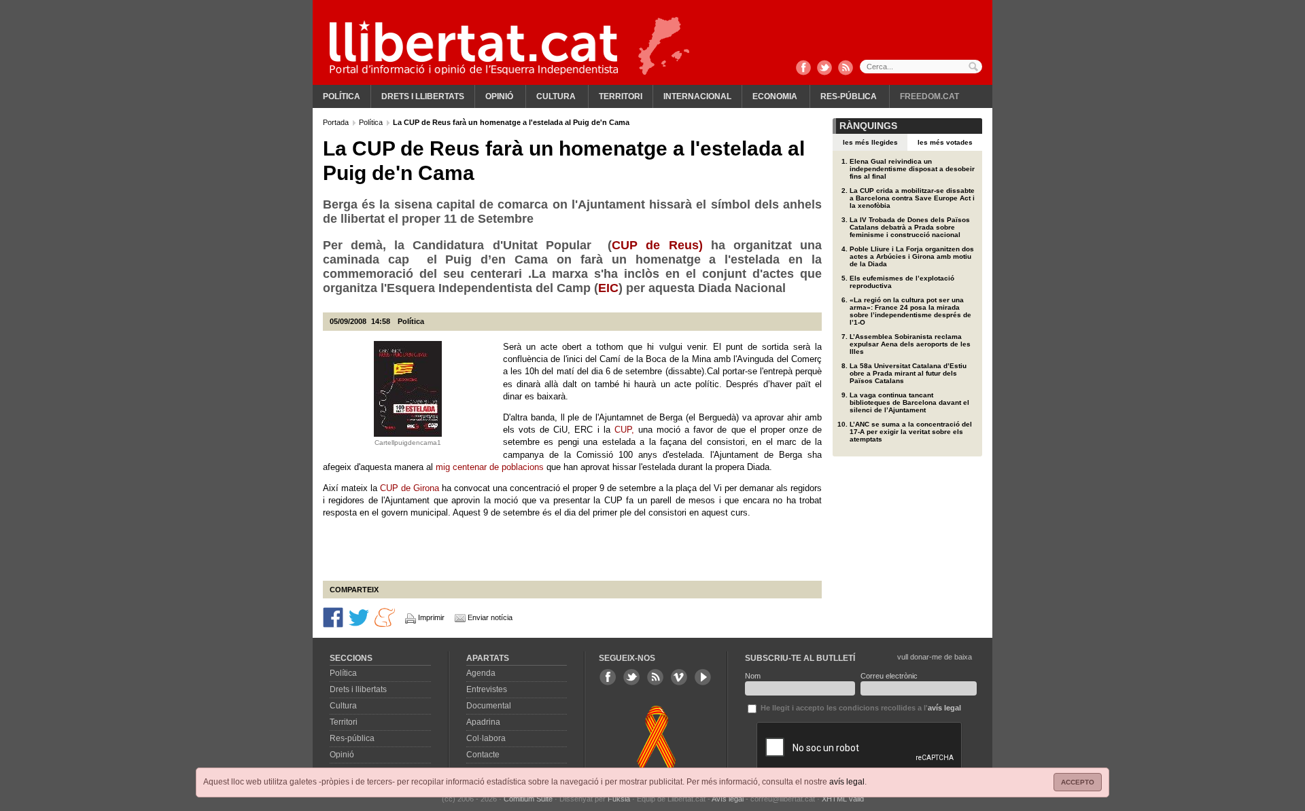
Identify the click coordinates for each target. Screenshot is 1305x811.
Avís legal (728, 799)
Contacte (483, 754)
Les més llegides (870, 142)
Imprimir (431, 617)
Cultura (556, 96)
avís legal (847, 782)
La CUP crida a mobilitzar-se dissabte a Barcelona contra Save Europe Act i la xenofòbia (912, 198)
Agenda (480, 673)
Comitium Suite (528, 799)
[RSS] (845, 68)
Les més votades (945, 142)
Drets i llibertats (422, 96)
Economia (774, 96)
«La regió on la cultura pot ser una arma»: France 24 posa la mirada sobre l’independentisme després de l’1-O (910, 311)
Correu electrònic (889, 676)
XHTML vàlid (843, 799)
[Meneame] (385, 617)
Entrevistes (486, 689)
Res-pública (848, 96)
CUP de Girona (409, 488)
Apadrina (483, 722)
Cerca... (921, 66)
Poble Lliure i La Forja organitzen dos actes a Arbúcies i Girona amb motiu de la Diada (912, 256)
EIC (608, 288)
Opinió (499, 96)
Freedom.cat (929, 96)
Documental (488, 705)
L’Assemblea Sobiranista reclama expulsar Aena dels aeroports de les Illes (910, 344)
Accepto (1077, 782)
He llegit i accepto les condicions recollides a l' (860, 708)
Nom (753, 676)
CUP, (624, 430)
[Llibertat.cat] (474, 47)
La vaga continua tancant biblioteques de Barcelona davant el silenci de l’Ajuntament (909, 402)
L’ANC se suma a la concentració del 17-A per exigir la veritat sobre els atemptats (911, 431)
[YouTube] (703, 677)
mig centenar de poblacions (490, 467)
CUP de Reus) (657, 245)
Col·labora (486, 738)
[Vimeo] (679, 677)
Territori (620, 96)
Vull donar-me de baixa (934, 657)
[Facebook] (803, 68)
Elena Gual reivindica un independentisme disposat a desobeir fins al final (912, 169)
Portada (337, 122)
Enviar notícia (490, 617)
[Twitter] (824, 68)
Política (341, 96)
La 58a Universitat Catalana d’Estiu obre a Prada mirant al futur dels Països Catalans (908, 373)
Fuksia (619, 799)
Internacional (697, 96)
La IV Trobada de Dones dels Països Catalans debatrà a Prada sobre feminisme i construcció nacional (910, 227)
